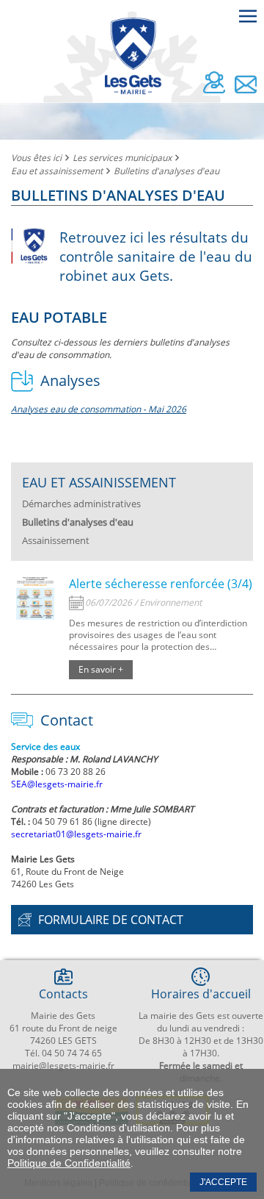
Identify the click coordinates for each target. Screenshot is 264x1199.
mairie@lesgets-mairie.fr (63, 1065)
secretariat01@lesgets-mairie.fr (76, 834)
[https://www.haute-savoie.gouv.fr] (35, 602)
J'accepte (223, 1182)
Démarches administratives (81, 503)
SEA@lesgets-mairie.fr (57, 784)
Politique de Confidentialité (69, 1163)
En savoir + (100, 669)
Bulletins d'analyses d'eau (166, 170)
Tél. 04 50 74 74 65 (63, 1053)
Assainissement (55, 540)
